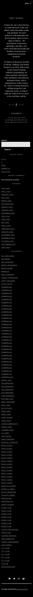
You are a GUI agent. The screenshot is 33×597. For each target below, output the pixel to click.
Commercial (6, 287)
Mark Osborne (7, 439)
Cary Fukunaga (8, 281)
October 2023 (7, 204)
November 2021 (8, 238)
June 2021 (5, 247)
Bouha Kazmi (7, 268)
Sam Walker (6, 498)
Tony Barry (6, 545)
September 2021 (8, 244)
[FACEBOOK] (9, 578)
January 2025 (7, 195)
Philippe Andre (8, 495)
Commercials (7, 377)
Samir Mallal (7, 501)
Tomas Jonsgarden (10, 542)
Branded (5, 271)
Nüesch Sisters (8, 486)
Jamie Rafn (6, 421)
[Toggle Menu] (32, 2)
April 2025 (6, 191)
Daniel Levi (6, 380)
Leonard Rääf (7, 430)
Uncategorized (8, 567)
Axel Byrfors (7, 262)
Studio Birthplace (10, 529)
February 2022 (8, 229)
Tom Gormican (7, 539)
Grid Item (5, 405)
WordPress (22, 589)
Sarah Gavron (7, 505)
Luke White (6, 436)
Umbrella (5, 168)
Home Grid (6, 411)
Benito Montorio (9, 265)
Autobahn (5, 259)
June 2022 (5, 219)
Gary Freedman (8, 402)
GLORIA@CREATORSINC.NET (16, 120)
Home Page (6, 414)
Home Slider (7, 418)
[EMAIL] (23, 578)
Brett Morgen (7, 275)
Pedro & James (8, 489)
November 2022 (8, 213)
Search (4, 140)
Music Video (6, 446)
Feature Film (7, 399)
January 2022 (7, 232)
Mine (3, 165)
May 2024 (5, 198)
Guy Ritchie (6, 408)
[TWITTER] (14, 578)
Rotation (5, 172)
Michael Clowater (9, 442)
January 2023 (7, 210)
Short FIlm (6, 508)
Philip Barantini (8, 492)
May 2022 (5, 222)
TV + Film (5, 548)
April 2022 (6, 226)
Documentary (7, 383)
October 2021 (7, 241)
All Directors (7, 256)
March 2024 (6, 201)
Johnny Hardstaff (9, 424)
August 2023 (7, 207)
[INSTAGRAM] (18, 578)
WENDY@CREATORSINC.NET (16, 122)
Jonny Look (6, 427)
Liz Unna (5, 433)
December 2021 (8, 235)
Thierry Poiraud (8, 536)
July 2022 (5, 216)
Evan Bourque (7, 396)
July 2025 (5, 188)
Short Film (6, 511)
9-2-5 (3, 159)
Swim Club (6, 533)
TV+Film (4, 564)
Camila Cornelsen (9, 278)
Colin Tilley (7, 284)
